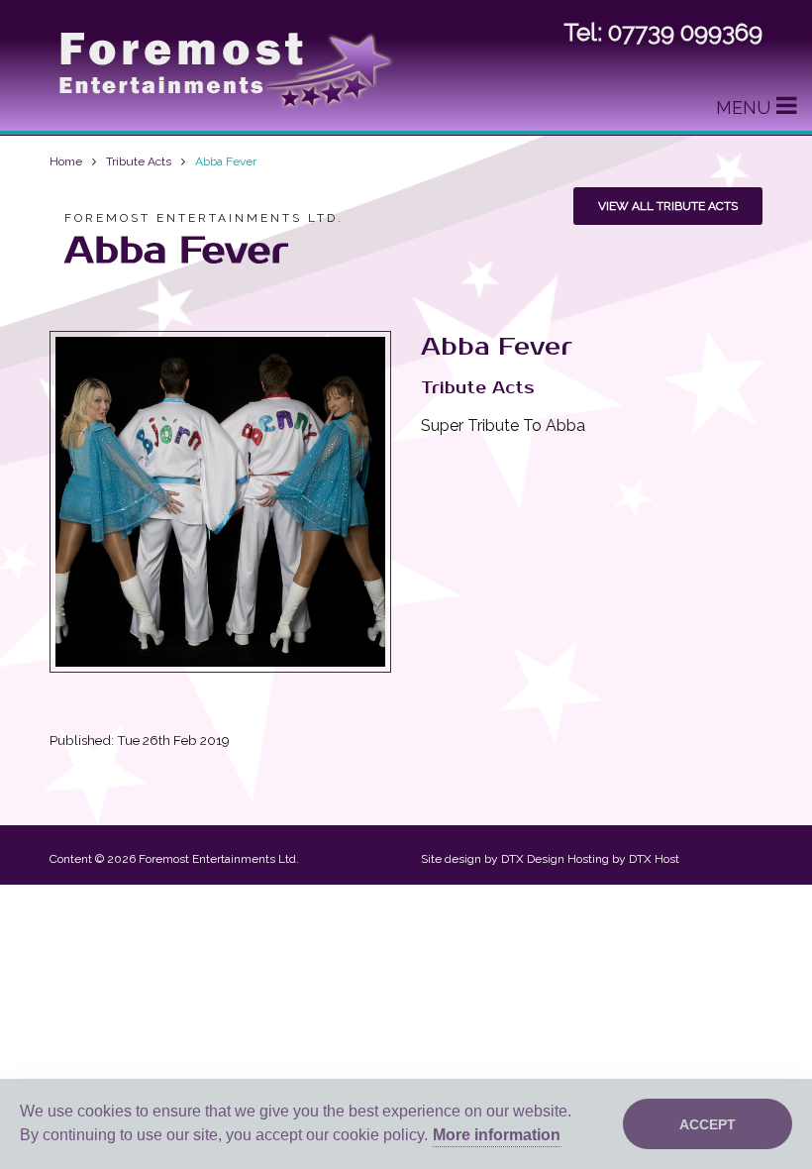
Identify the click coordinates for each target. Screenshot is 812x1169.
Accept (707, 1124)
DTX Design (532, 859)
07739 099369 (685, 32)
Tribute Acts (138, 161)
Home (66, 161)
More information (496, 1134)
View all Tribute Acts (668, 206)
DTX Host (654, 859)
